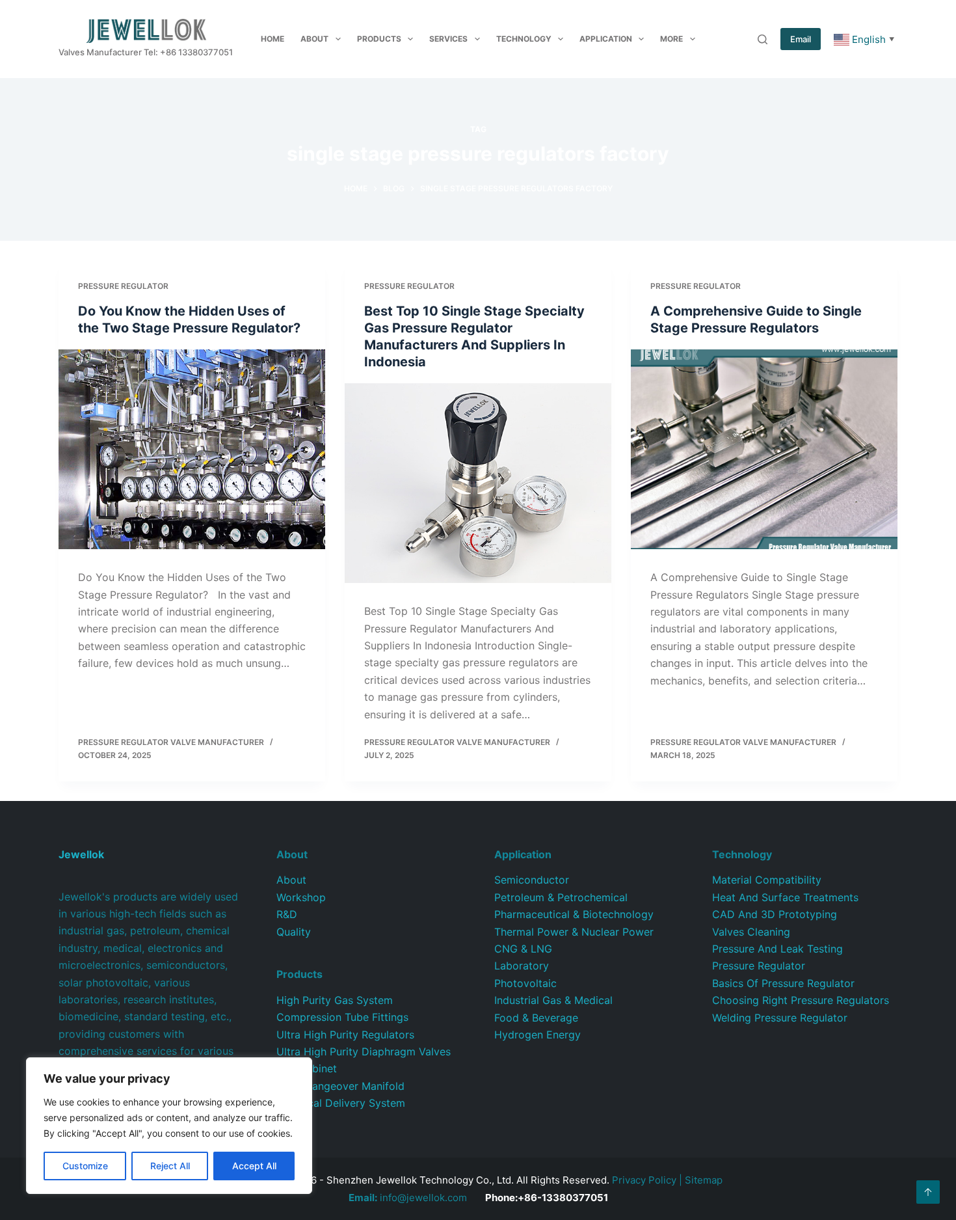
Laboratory (521, 965)
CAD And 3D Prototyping (774, 914)
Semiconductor (531, 879)
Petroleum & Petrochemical (561, 897)
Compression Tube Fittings (342, 1016)
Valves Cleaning (751, 931)
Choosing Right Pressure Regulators (800, 1000)
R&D (286, 914)
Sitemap (704, 1180)
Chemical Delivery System (340, 1102)
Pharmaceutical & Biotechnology (574, 914)
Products (379, 39)
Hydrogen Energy (537, 1034)
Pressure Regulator (123, 286)
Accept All (254, 1165)
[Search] (762, 39)
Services (448, 39)
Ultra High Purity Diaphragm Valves (363, 1051)
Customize (85, 1165)
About (314, 39)
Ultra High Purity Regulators (345, 1034)
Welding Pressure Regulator (779, 1017)
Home (272, 39)
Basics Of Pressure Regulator (783, 983)
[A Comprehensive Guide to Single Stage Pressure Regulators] (764, 449)
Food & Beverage (536, 1017)
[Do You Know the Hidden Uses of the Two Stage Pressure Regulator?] (192, 449)
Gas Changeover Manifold (340, 1085)
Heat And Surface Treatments (785, 897)
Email (800, 39)
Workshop (301, 897)
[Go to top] (928, 1192)
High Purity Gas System (334, 1000)
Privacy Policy (644, 1180)
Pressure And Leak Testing (777, 948)
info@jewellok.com (408, 1197)
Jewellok (81, 854)
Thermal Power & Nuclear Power (574, 931)
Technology (523, 39)
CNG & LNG (523, 948)
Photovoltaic (525, 983)
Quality (293, 931)
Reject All (170, 1165)
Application (605, 39)
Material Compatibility (766, 879)
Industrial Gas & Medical (553, 1000)
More (671, 39)
